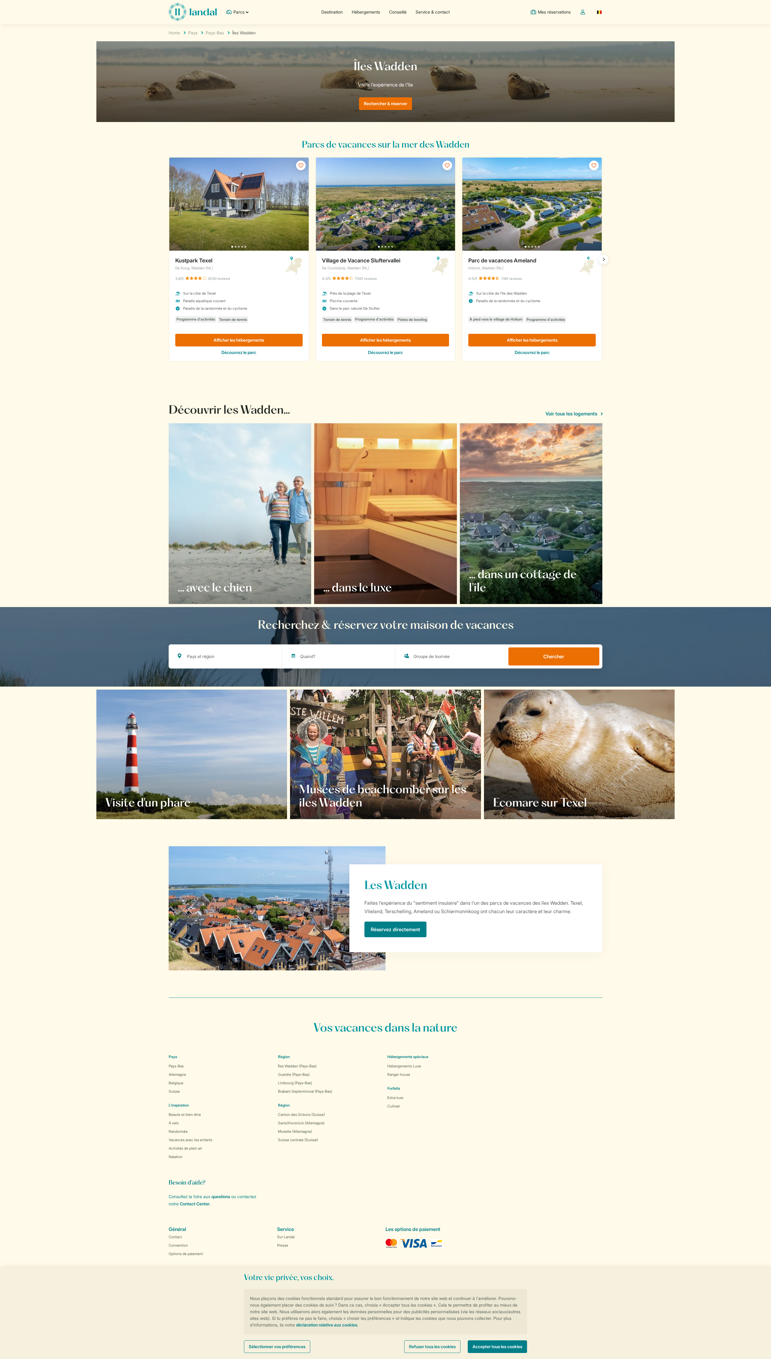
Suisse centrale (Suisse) (298, 1140)
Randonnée (178, 1131)
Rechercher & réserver (385, 103)
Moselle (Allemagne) (295, 1131)
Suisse (174, 1091)
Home (174, 32)
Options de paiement (186, 1253)
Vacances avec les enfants (190, 1140)
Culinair (393, 1106)
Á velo (174, 1123)
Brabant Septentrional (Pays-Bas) (305, 1091)
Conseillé (398, 11)
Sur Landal (286, 1237)
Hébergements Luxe (404, 1066)
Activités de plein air (185, 1148)
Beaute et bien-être (185, 1114)
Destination (332, 11)
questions (220, 1196)
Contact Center (195, 1203)
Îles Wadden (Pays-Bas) (297, 1066)
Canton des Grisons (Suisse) (301, 1114)
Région (284, 1056)
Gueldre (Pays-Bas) (294, 1074)
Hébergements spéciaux (408, 1056)
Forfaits (393, 1088)
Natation (176, 1156)
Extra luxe (395, 1097)
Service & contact (433, 11)
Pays (193, 32)
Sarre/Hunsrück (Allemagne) (301, 1123)
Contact (175, 1237)
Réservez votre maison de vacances (152, 802)
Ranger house (398, 1074)
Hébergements (366, 11)
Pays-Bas (215, 32)
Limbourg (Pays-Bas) (295, 1083)
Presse (282, 1245)
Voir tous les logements (571, 414)
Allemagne (177, 1074)
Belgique (176, 1083)
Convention (178, 1245)
